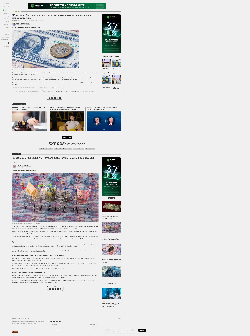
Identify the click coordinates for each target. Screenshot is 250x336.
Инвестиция (78, 149)
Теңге (38, 27)
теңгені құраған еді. (70, 245)
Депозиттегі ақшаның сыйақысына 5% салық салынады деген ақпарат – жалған (111, 261)
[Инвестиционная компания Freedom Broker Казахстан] (5, 10)
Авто (8, 15)
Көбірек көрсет (67, 137)
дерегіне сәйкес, (25, 231)
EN (6, 6)
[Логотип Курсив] (6, 3)
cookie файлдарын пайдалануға (118, 331)
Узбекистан (6, 46)
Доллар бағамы (32, 27)
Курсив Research (5, 19)
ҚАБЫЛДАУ (142, 330)
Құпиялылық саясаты (92, 324)
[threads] (57, 322)
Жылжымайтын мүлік (63, 149)
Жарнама (7, 36)
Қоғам (7, 21)
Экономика (6, 24)
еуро (24, 170)
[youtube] (60, 322)
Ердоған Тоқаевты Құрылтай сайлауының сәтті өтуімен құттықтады (103, 108)
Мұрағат (53, 326)
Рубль (27, 170)
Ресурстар (90, 149)
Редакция (7, 34)
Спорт (7, 27)
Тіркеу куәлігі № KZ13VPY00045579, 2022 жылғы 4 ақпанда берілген (24, 323)
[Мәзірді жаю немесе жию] (8, 31)
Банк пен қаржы (46, 149)
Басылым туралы (55, 324)
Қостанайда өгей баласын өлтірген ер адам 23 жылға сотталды (28, 108)
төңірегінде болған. (30, 74)
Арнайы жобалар (5, 37)
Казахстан (7, 45)
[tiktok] (54, 322)
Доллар (26, 27)
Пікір (8, 16)
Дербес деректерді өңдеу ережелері (95, 326)
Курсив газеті (6, 18)
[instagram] (51, 322)
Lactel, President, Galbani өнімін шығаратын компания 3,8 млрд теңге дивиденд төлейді (110, 305)
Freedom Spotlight (5, 39)
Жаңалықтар (6, 13)
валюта (14, 27)
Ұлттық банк (33, 170)
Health (7, 26)
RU (4, 6)
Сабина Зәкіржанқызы (22, 23)
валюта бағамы (20, 27)
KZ (8, 6)
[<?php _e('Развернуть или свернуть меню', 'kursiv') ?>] (8, 43)
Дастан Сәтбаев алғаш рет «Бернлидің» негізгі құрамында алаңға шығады (65, 108)
